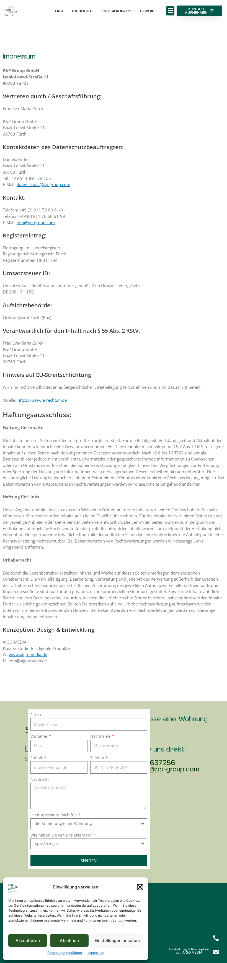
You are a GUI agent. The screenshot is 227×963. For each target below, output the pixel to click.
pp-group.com (56, 184)
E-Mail (36, 757)
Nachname (101, 736)
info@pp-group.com (36, 222)
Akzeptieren (28, 940)
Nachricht (39, 779)
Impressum (95, 953)
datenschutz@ (30, 184)
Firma (35, 714)
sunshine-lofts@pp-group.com (153, 770)
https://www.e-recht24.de (42, 400)
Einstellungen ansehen (117, 940)
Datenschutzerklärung (64, 953)
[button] (140, 887)
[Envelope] (215, 951)
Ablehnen (69, 940)
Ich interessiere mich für (53, 815)
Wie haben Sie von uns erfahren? (61, 835)
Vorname (39, 736)
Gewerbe (148, 10)
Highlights (82, 10)
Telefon (97, 757)
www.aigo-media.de (28, 654)
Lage (59, 10)
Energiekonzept (117, 10)
